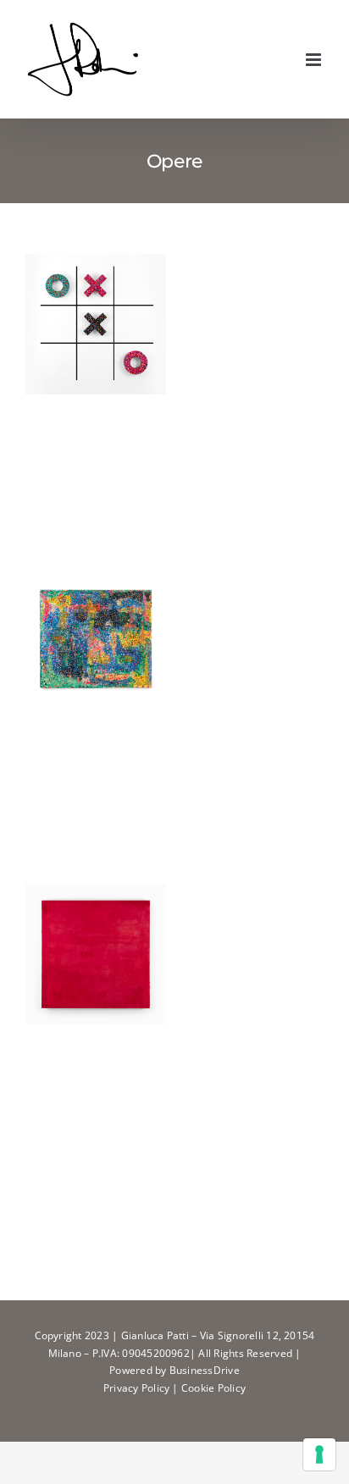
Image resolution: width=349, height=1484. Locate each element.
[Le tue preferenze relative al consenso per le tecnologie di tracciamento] (319, 1454)
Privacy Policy (136, 1388)
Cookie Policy (213, 1388)
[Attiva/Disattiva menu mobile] (315, 60)
